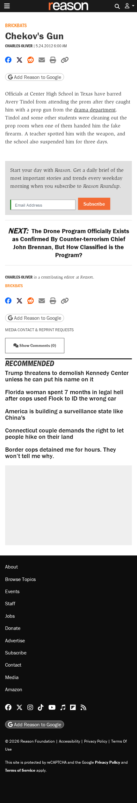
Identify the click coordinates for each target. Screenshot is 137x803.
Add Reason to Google (37, 77)
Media (11, 677)
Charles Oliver (18, 46)
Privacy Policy (95, 741)
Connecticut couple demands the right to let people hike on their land (64, 433)
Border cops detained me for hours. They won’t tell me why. (60, 452)
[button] (129, 6)
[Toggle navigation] (7, 6)
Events (12, 591)
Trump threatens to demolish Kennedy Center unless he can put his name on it (67, 376)
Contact (13, 665)
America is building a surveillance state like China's (64, 414)
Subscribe (94, 204)
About (11, 566)
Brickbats (16, 25)
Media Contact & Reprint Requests (39, 330)
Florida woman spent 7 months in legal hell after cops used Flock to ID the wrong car (64, 395)
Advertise (15, 640)
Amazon (13, 689)
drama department (95, 110)
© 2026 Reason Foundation (30, 741)
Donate (12, 628)
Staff (10, 603)
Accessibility (69, 741)
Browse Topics (20, 579)
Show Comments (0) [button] (37, 345)
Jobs (10, 616)
